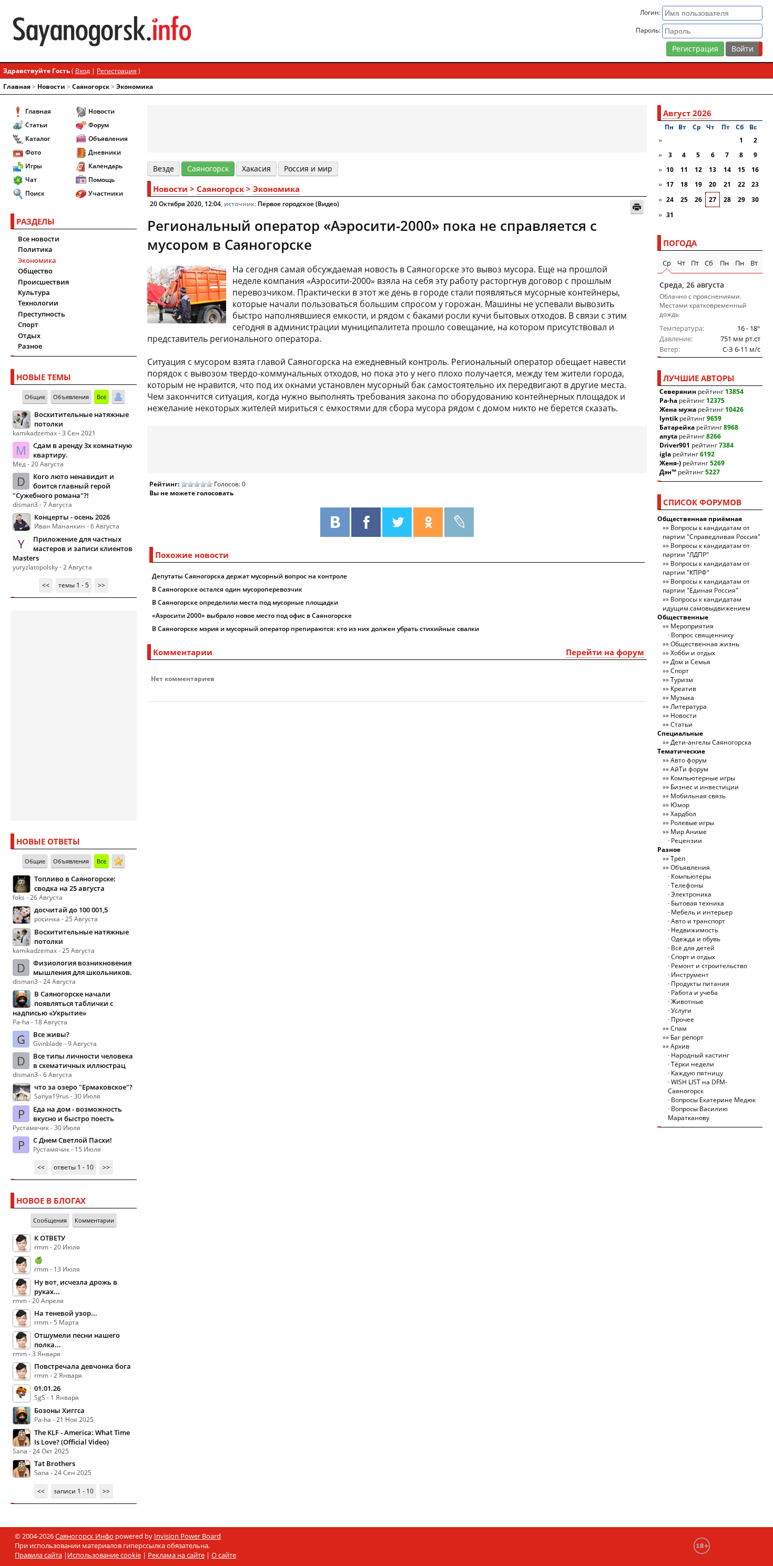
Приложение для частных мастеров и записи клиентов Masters (73, 548)
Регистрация (695, 49)
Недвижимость (694, 930)
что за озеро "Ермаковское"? (83, 1087)
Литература (688, 706)
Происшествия (43, 282)
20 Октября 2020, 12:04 (185, 203)
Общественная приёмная (699, 518)
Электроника (691, 894)
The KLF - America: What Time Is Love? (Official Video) (82, 1437)
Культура (34, 292)
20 (712, 184)
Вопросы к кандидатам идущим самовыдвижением (706, 604)
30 (755, 199)
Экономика (134, 86)
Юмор (679, 804)
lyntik (668, 418)
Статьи (36, 124)
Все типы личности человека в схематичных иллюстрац (83, 1060)
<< (45, 585)
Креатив (683, 688)
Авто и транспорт (698, 921)
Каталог (37, 138)
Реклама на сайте (176, 1555)
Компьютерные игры (702, 778)
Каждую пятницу (697, 1073)
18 (684, 184)
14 (727, 169)
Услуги (681, 1010)
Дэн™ (667, 471)
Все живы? (51, 1034)
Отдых (29, 335)
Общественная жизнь (704, 643)
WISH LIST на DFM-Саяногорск (697, 1086)
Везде (163, 169)
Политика (35, 249)
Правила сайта (38, 1555)
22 (741, 184)
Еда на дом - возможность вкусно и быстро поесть (77, 1113)
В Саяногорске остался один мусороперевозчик (227, 589)
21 (727, 184)
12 (698, 169)
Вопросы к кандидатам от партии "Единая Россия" (706, 586)
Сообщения (50, 1220)
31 (670, 214)
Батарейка (677, 427)
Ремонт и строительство (709, 965)
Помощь (101, 179)
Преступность (41, 314)
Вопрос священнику (702, 635)
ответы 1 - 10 (74, 1167)
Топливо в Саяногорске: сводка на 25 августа (75, 883)
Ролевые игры (692, 822)
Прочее (682, 1019)
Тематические (681, 751)
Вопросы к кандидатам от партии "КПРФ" (706, 568)
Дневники (104, 152)
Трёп (677, 858)
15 (741, 169)
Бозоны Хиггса (59, 1410)
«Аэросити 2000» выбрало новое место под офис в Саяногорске (252, 615)
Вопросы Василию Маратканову (698, 1113)
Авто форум (688, 760)
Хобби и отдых (692, 652)
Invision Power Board (187, 1536)
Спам (678, 1028)
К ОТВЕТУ (49, 1238)
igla (665, 454)
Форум (98, 124)
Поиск (35, 193)
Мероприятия (692, 626)
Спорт (28, 324)
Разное (30, 346)
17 (670, 184)
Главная (16, 86)
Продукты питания (700, 983)
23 (755, 184)
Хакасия (256, 169)
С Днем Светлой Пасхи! (72, 1140)
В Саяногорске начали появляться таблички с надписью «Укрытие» (63, 1003)
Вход (82, 70)
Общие (35, 397)
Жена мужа (677, 409)
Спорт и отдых (693, 956)
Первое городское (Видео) (298, 203)
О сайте (223, 1555)
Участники (105, 193)
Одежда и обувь (695, 938)
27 (712, 199)
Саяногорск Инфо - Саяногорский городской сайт (134, 31)
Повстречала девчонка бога (82, 1366)
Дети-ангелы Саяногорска (710, 742)
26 (698, 199)
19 (698, 184)
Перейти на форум (605, 652)
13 (712, 169)
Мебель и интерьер (702, 912)
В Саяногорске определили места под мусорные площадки (245, 602)
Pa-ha (668, 400)
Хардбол (683, 813)
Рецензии (686, 840)
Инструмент (690, 974)
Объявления (108, 138)
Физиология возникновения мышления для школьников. (82, 967)
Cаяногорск (90, 86)
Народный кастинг (700, 1055)
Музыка (682, 697)
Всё (101, 397)
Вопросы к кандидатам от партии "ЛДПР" (706, 550)
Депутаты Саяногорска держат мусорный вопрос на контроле (249, 576)
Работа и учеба (694, 992)
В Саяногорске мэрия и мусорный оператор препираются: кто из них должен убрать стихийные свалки (315, 628)
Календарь (105, 165)
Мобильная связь (698, 795)
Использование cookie (104, 1555)
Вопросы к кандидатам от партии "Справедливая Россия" (711, 532)
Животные (687, 1001)
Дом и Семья (690, 661)
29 (741, 199)
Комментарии (94, 1220)
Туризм (681, 679)
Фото (33, 152)
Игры (33, 165)
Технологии (38, 303)
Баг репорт (687, 1037)
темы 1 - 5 (73, 585)
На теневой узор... (65, 1313)
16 (755, 169)
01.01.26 (47, 1388)
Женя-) (670, 463)
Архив (679, 1046)
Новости (51, 86)
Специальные (680, 733)
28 (727, 199)
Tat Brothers (54, 1463)
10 (670, 169)
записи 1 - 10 (74, 1491)
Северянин (677, 391)
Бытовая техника (697, 903)
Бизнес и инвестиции (704, 786)
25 (684, 199)
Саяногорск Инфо (84, 1536)
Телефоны (687, 885)
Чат (31, 179)
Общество (35, 271)
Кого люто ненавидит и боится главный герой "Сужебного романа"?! (63, 486)
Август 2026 (687, 113)
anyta (668, 436)
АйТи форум (689, 769)
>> (101, 585)
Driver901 (674, 445)
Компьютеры (691, 876)
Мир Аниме (688, 831)
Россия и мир (308, 169)
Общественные (682, 617)
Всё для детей (693, 947)
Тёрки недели (692, 1064)
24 (670, 199)
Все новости (38, 238)
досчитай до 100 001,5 (71, 909)
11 (684, 169)
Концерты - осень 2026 (72, 517)
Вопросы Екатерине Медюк (713, 1099)
